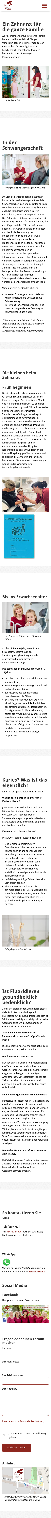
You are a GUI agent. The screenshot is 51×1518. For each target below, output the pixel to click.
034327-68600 (14, 1231)
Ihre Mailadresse (10, 1361)
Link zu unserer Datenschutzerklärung (23, 1421)
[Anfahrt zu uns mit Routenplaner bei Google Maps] (25, 1480)
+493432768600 (37, 1271)
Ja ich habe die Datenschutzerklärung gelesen (27, 1435)
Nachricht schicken (16, 1447)
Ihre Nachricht (9, 1388)
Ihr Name (7, 1348)
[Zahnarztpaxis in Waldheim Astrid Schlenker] (8, 5)
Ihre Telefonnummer (12, 1375)
